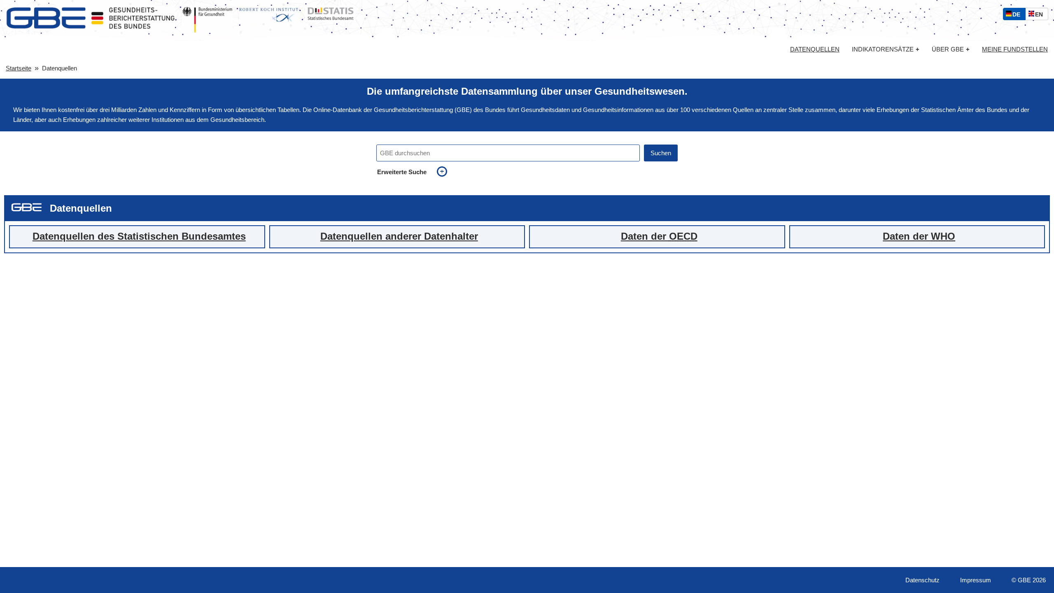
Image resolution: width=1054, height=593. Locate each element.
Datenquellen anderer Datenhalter (399, 236)
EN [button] (1041, 15)
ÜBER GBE (951, 49)
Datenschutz (922, 580)
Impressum (975, 580)
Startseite (18, 68)
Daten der (659, 236)
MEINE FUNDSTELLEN (1015, 49)
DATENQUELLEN (814, 49)
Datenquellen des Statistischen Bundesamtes (139, 236)
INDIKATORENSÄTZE (885, 49)
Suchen (661, 152)
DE (1018, 15)
